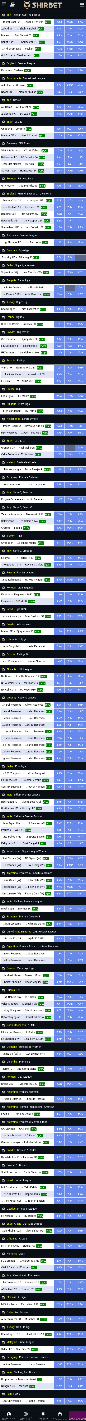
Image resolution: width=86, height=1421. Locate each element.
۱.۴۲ (80, 683)
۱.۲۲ (59, 201)
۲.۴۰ (80, 448)
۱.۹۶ (80, 1069)
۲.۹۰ (80, 22)
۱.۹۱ (59, 324)
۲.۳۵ (80, 1283)
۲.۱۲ (80, 221)
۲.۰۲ (59, 718)
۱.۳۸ (80, 865)
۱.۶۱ (59, 1017)
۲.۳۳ (80, 1004)
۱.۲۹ (59, 1011)
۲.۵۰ (59, 56)
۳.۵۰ (80, 114)
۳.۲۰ (80, 136)
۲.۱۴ (80, 1319)
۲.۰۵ (59, 214)
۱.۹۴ (80, 294)
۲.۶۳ (80, 56)
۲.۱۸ (59, 29)
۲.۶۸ (59, 221)
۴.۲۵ (70, 396)
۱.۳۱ (80, 157)
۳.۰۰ (69, 35)
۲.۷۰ (80, 787)
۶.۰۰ (70, 242)
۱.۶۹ (59, 616)
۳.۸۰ (59, 71)
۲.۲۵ (59, 22)
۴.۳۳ (70, 85)
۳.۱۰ (80, 29)
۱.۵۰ (59, 780)
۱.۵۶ (59, 346)
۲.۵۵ (59, 49)
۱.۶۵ (59, 433)
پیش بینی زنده (60, 1418)
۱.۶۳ (59, 207)
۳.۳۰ (70, 528)
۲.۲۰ (59, 35)
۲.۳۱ (59, 773)
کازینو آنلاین (26, 1418)
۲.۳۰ (59, 353)
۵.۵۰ (70, 164)
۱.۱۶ (80, 151)
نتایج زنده (43, 1418)
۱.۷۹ (80, 1054)
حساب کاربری (8, 1418)
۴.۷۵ (70, 171)
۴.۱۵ (70, 92)
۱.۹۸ (59, 1334)
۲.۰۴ (59, 601)
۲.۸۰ (80, 214)
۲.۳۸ (59, 136)
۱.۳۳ (80, 273)
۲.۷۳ (70, 894)
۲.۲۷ (80, 227)
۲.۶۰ (80, 381)
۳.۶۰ (69, 227)
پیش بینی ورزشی (77, 1418)
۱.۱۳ (59, 676)
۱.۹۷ (59, 909)
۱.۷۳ (80, 646)
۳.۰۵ (70, 22)
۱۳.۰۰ (59, 396)
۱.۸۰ (59, 129)
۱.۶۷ (59, 107)
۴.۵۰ (59, 92)
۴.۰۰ (59, 42)
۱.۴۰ (59, 258)
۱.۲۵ (80, 396)
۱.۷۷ (59, 823)
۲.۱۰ (59, 381)
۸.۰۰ (59, 157)
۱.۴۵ (80, 171)
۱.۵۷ (80, 92)
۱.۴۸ (59, 85)
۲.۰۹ (59, 954)
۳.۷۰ (70, 71)
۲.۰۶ (59, 580)
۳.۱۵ (59, 515)
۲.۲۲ (59, 499)
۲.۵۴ (59, 1379)
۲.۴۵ (59, 470)
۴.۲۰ (80, 616)
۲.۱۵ (59, 565)
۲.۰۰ (59, 758)
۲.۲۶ (80, 1201)
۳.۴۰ (70, 186)
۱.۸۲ (59, 485)
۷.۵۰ (69, 151)
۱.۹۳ (59, 1364)
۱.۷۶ (59, 830)
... (81, 258)
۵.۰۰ (80, 85)
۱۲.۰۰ (59, 151)
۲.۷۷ (69, 1069)
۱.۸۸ (59, 339)
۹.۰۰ (80, 1011)
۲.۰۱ (80, 288)
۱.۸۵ (80, 42)
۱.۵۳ (59, 662)
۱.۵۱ (59, 368)
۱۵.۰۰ (80, 242)
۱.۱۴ (59, 242)
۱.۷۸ (80, 752)
